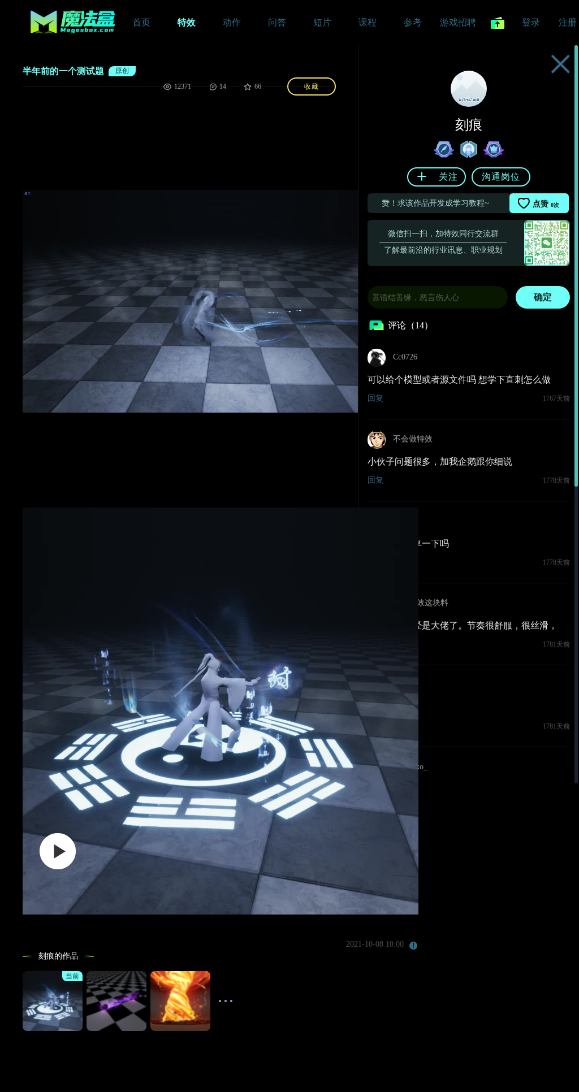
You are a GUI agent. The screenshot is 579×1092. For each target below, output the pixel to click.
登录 (531, 22)
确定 (543, 297)
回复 (375, 398)
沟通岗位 (501, 176)
